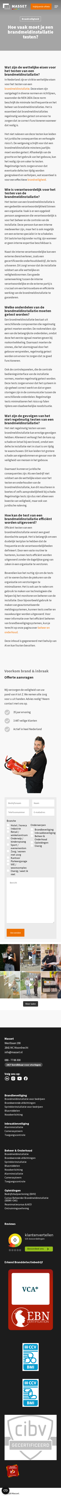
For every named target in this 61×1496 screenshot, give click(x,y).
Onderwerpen (38, 825)
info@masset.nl (14, 1052)
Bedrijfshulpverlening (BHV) (20, 1194)
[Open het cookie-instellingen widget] (5, 1490)
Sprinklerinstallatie (16, 1161)
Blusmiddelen (12, 1110)
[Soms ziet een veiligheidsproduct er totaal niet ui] (30, 957)
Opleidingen (13, 1190)
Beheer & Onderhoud (18, 1150)
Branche (11, 820)
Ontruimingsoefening (17, 1208)
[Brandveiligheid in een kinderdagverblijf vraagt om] (30, 984)
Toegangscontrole (15, 1135)
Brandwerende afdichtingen (20, 1102)
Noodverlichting (14, 1114)
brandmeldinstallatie (17, 88)
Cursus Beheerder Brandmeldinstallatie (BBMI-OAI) (26, 1199)
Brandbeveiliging (16, 1095)
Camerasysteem (14, 1131)
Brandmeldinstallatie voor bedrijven (25, 1099)
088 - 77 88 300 (12, 1060)
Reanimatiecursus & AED (18, 1204)
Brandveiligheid (30, 18)
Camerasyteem (13, 1177)
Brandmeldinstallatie (17, 1154)
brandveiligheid (36, 179)
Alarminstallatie (14, 1127)
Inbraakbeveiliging (17, 1123)
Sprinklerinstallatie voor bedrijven (24, 1106)
